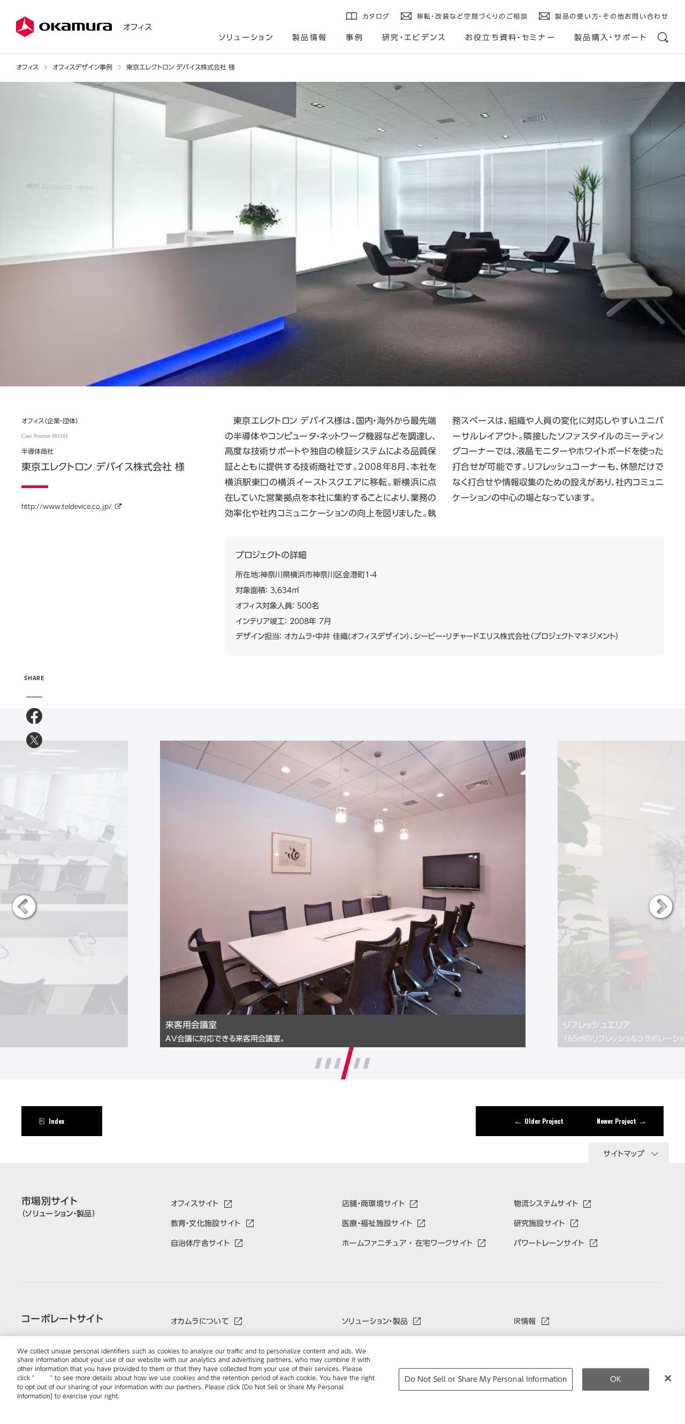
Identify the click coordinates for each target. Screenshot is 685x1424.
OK (615, 1379)
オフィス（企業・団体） (50, 420)
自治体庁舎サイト (200, 1243)
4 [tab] (347, 1063)
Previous (24, 907)
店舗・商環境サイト (373, 1203)
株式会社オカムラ (64, 27)
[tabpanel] (343, 894)
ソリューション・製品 (375, 1321)
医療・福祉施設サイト (377, 1223)
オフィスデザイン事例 (82, 67)
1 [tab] (318, 1063)
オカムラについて (200, 1321)
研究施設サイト (539, 1223)
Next (661, 907)
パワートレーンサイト (549, 1243)
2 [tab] (327, 1063)
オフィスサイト (195, 1203)
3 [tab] (337, 1063)
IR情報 (525, 1321)
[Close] (668, 1378)
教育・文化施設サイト (206, 1223)
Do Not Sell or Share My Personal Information (486, 1379)
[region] (342, 1380)
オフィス (137, 27)
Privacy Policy (40, 1404)
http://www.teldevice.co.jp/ (66, 506)
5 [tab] (357, 1063)
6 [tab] (366, 1063)
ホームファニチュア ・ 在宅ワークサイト (407, 1243)
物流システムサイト (546, 1203)
